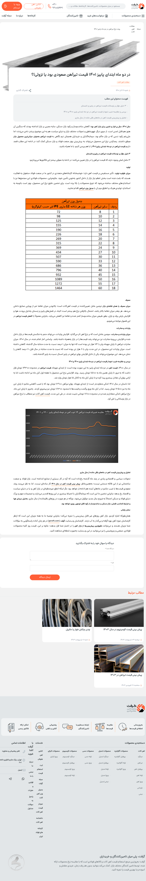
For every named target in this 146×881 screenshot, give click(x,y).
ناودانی (140, 788)
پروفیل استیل (104, 763)
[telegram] (10, 778)
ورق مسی (88, 763)
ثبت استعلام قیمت (40, 769)
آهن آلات (141, 751)
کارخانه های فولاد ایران (39, 832)
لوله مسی (88, 756)
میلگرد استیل (104, 756)
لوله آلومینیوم (70, 775)
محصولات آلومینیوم (69, 751)
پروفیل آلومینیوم (68, 763)
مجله (139, 29)
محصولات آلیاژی (54, 751)
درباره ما (19, 16)
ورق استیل (105, 775)
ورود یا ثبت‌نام (17, 6)
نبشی (141, 794)
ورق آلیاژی (54, 756)
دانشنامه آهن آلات (39, 820)
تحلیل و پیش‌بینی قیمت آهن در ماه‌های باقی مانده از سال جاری (100, 117)
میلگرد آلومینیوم (69, 756)
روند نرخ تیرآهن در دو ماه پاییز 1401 (107, 29)
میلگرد (140, 756)
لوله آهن (139, 775)
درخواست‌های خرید (95, 16)
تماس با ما (31, 774)
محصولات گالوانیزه (121, 751)
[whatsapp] (23, 778)
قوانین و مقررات (30, 786)
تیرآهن (140, 763)
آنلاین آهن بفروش (36, 6)
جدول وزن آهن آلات (40, 794)
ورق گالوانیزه (121, 769)
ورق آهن (139, 781)
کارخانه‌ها (32, 16)
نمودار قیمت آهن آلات (39, 808)
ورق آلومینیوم (70, 769)
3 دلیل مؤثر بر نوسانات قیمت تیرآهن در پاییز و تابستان (103, 106)
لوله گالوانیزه (121, 763)
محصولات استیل (105, 751)
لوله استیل (105, 769)
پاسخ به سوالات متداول (30, 802)
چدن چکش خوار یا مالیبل (78, 630)
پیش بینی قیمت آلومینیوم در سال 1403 (122, 630)
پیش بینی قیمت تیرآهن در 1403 (126, 675)
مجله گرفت (7, 16)
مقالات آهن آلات (132, 29)
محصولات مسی (88, 751)
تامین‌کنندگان (72, 16)
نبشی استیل (104, 781)
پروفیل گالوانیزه (120, 756)
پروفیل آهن (138, 769)
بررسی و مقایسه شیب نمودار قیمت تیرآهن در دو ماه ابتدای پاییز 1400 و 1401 (95, 111)
